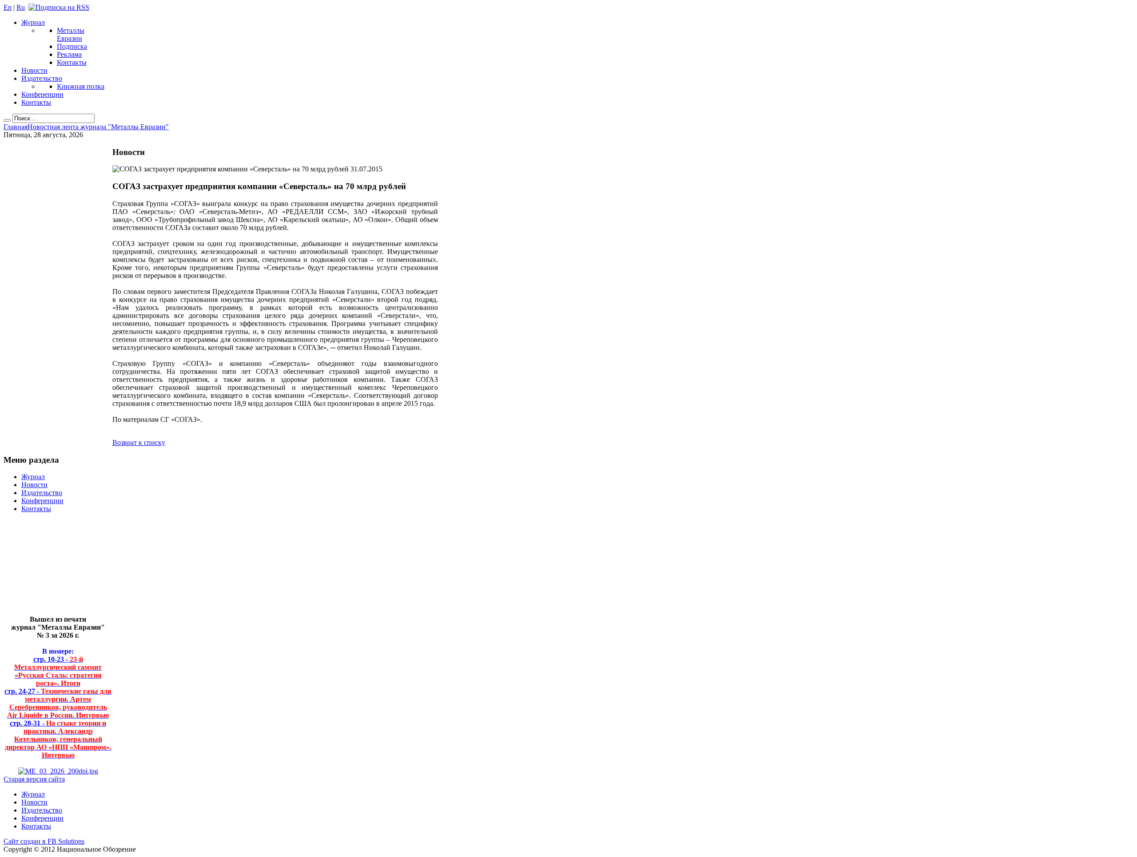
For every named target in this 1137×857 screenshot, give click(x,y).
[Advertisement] (51, 567)
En (8, 7)
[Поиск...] (7, 120)
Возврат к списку (138, 442)
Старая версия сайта (34, 779)
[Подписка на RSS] (58, 7)
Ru (20, 7)
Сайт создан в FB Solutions (44, 841)
